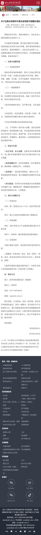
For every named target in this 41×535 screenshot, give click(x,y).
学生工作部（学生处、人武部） (11, 403)
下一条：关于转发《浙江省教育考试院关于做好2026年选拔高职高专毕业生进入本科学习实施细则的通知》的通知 (20, 347)
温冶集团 (24, 435)
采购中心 (24, 388)
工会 (22, 432)
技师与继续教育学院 (10, 378)
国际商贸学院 (7, 368)
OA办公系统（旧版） (10, 467)
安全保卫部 (25, 412)
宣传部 (5, 399)
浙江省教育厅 (25, 446)
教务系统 (24, 467)
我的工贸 (6, 463)
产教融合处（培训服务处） (29, 416)
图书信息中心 (7, 381)
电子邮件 (6, 460)
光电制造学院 (7, 365)
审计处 (5, 412)
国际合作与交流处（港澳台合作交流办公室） (11, 423)
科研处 (23, 405)
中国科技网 (6, 446)
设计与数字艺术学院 (10, 372)
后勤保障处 (25, 421)
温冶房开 (6, 439)
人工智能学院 (25, 365)
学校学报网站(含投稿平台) (11, 471)
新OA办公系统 (26, 463)
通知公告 (25, 15)
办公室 (5, 395)
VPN (22, 460)
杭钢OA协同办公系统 (10, 453)
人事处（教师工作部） (29, 399)
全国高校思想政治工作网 (11, 449)
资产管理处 (25, 408)
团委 (4, 435)
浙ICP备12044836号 (27, 528)
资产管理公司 (25, 439)
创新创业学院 (25, 378)
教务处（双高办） (27, 402)
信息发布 (15, 15)
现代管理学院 (25, 368)
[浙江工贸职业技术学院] (11, 2)
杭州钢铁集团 (25, 449)
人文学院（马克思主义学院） (29, 373)
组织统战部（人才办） (29, 395)
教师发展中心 (7, 388)
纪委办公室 (6, 432)
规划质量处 (6, 415)
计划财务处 (6, 408)
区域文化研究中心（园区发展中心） (29, 383)
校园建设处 (25, 424)
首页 (7, 15)
